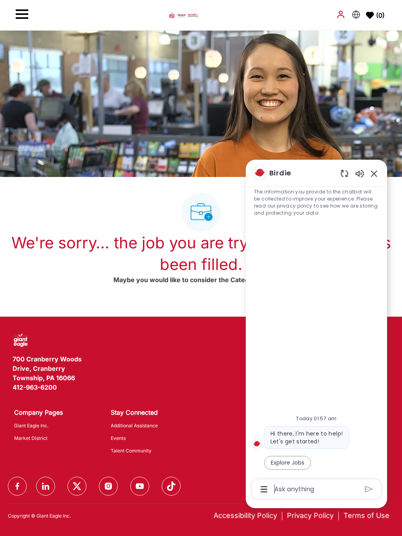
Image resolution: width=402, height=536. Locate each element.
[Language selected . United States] (356, 14)
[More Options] (264, 489)
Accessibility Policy (245, 515)
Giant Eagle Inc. (31, 425)
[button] (341, 14)
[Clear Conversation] (344, 173)
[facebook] (17, 486)
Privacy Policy (310, 515)
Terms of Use (366, 515)
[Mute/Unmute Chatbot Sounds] (359, 173)
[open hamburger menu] (22, 15)
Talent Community (131, 451)
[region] (316, 330)
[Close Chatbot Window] (374, 173)
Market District (31, 438)
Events (118, 438)
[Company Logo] (183, 14)
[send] (369, 489)
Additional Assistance (134, 425)
